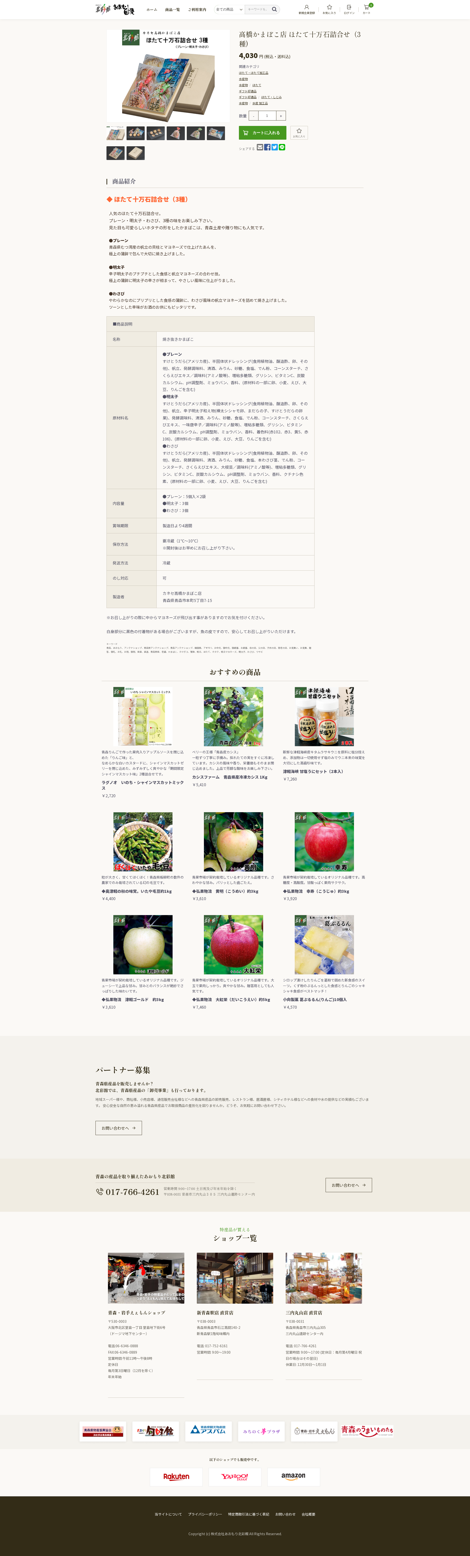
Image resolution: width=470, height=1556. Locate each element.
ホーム (151, 9)
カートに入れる (266, 133)
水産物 (243, 79)
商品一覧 (172, 9)
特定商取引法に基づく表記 (248, 1514)
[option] (168, 76)
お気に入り (299, 136)
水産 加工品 (260, 103)
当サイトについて (168, 1514)
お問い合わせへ (115, 1128)
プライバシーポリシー (205, 1514)
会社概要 (308, 1514)
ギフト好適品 (248, 91)
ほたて (256, 85)
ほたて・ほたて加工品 (253, 73)
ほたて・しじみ (271, 97)
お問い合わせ (285, 1514)
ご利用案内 (197, 9)
